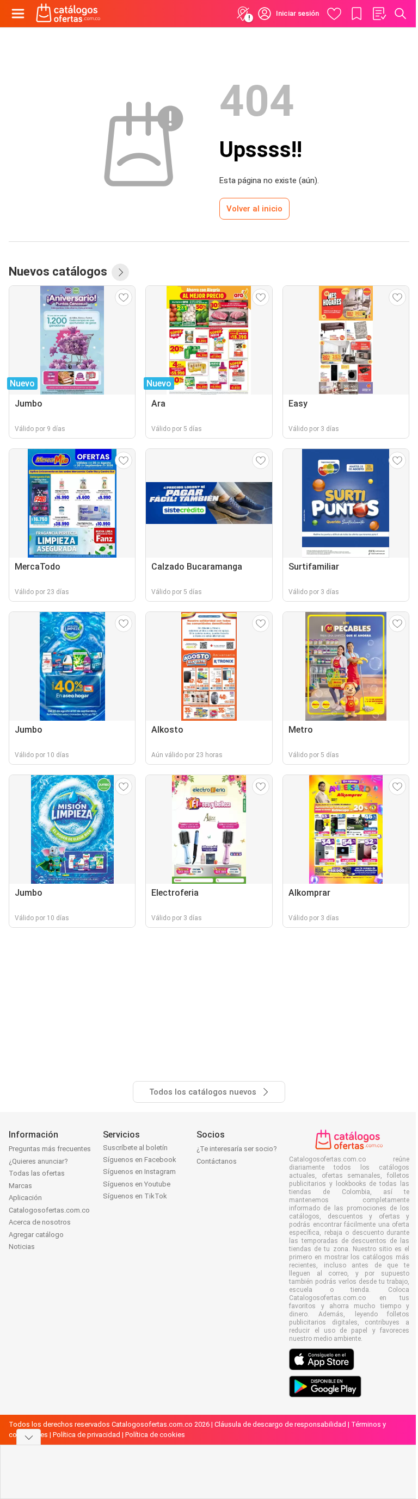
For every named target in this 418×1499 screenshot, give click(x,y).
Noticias (22, 1246)
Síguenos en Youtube (136, 1184)
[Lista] (379, 13)
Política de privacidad (86, 1435)
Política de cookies (155, 1435)
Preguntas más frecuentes (50, 1149)
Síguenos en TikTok (135, 1196)
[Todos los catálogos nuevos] (120, 272)
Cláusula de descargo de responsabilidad (280, 1424)
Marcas (20, 1186)
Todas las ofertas (37, 1173)
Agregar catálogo (36, 1235)
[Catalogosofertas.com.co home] (68, 13)
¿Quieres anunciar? (38, 1161)
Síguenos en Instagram (139, 1171)
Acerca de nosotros (40, 1222)
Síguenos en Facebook (139, 1160)
